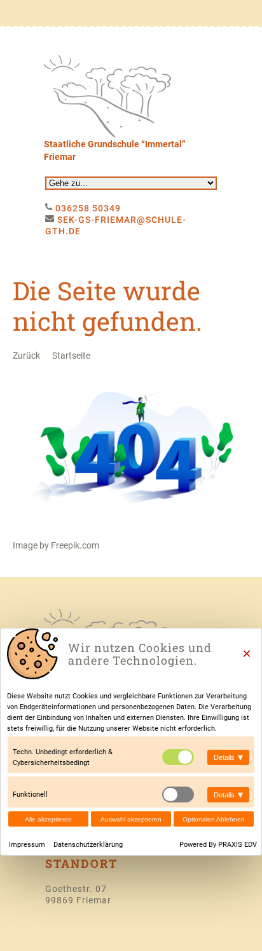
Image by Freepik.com (56, 545)
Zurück (26, 355)
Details (228, 757)
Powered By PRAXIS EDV (218, 845)
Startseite (71, 355)
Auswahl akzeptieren (131, 819)
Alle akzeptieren (48, 819)
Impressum (28, 845)
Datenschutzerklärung (88, 845)
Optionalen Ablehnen (214, 819)
